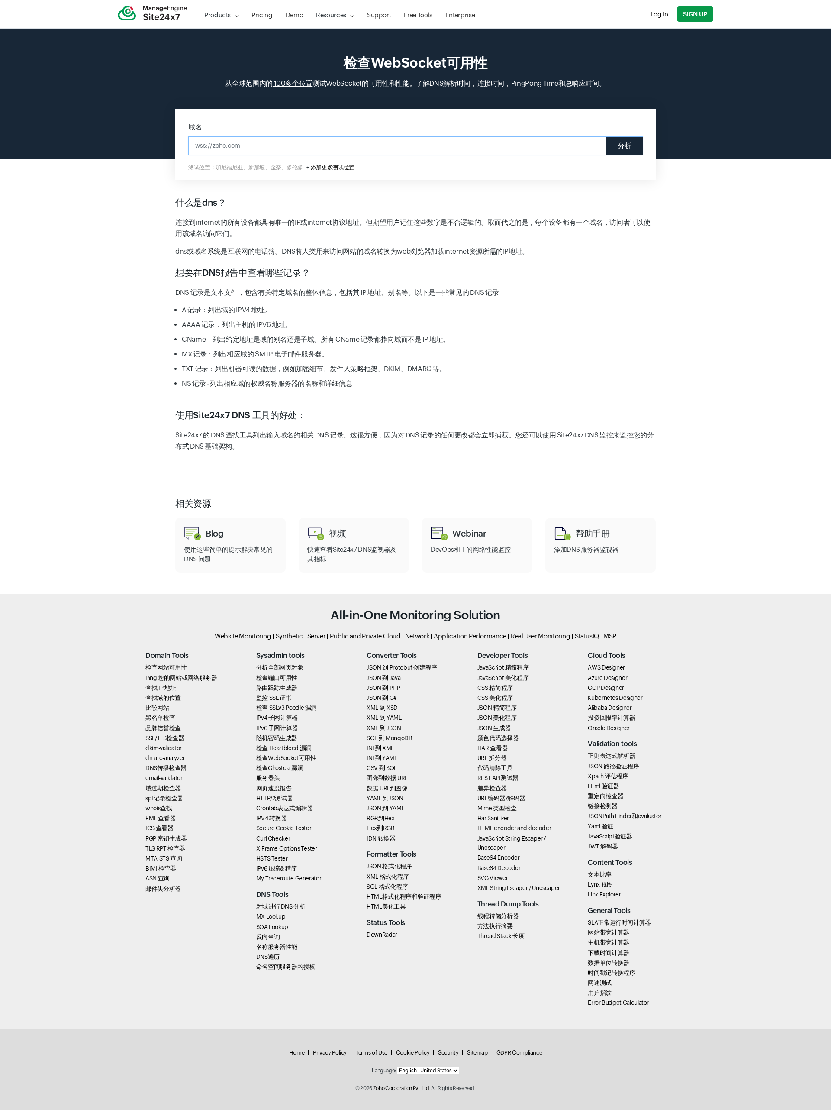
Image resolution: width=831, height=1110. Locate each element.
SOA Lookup (272, 926)
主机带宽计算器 (608, 942)
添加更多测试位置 (332, 167)
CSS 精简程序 (495, 687)
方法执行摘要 (495, 925)
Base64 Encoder (498, 857)
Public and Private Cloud (365, 636)
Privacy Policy (330, 1052)
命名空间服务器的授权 (285, 966)
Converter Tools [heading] (392, 655)
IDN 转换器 (381, 838)
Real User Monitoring (540, 636)
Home (297, 1052)
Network (417, 636)
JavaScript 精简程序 (503, 667)
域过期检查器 (163, 788)
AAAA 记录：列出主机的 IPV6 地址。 (237, 324)
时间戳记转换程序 (611, 972)
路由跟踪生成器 (276, 687)
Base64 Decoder (499, 867)
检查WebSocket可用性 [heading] (416, 63)
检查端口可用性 (276, 677)
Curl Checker (273, 838)
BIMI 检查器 (160, 868)
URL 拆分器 (491, 757)
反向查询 (268, 936)
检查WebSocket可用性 (286, 757)
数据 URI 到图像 (387, 788)
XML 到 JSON (384, 728)
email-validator (164, 777)
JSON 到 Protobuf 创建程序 (402, 667)
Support (379, 15)
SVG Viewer (492, 877)
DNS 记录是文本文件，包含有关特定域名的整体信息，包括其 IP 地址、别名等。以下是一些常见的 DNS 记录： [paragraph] (340, 292)
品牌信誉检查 (163, 728)
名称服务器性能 (276, 946)
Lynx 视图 (600, 884)
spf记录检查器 (164, 798)
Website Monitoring (243, 636)
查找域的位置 (163, 697)
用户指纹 (600, 992)
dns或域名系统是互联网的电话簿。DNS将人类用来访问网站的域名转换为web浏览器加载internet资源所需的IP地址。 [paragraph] (352, 251)
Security (448, 1052)
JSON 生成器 (494, 728)
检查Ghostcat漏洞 (279, 767)
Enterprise (460, 15)
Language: (384, 1071)
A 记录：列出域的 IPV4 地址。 (227, 310)
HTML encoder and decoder (514, 828)
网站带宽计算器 (608, 932)
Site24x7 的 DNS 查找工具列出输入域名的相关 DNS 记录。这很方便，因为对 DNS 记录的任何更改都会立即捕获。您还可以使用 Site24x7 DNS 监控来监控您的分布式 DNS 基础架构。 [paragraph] (414, 440)
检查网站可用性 (166, 667)
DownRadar (382, 934)
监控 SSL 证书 (274, 697)
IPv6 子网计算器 (277, 728)
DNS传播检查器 (166, 767)
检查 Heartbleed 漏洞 (284, 747)
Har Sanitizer (493, 818)
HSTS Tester (272, 858)
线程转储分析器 (498, 916)
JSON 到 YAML (385, 808)
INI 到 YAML (382, 757)
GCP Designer (606, 687)
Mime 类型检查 (497, 808)
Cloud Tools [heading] (606, 655)
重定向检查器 (605, 796)
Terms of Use (371, 1052)
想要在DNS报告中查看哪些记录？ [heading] (242, 273)
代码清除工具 (495, 767)
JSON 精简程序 (497, 707)
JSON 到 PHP (383, 687)
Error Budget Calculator (618, 1002)
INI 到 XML (380, 747)
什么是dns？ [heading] (200, 202)
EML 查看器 (160, 818)
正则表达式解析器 (611, 755)
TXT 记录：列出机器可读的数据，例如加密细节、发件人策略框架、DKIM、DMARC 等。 (314, 369)
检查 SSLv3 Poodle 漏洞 (286, 707)
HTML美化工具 (386, 906)
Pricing (261, 15)
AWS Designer (606, 667)
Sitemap (477, 1052)
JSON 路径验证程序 (613, 766)
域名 (195, 127)
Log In (659, 14)
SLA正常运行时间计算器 (619, 922)
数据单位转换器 (608, 962)
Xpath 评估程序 (608, 776)
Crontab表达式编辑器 (284, 808)
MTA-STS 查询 (163, 858)
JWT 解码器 (603, 846)
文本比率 (600, 874)
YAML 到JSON (385, 798)
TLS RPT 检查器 (165, 848)
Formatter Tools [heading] (391, 854)
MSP (609, 636)
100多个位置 (292, 83)
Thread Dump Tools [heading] (508, 904)
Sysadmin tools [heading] (280, 655)
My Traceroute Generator (289, 878)
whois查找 (158, 808)
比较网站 (157, 707)
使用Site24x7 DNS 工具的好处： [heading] (240, 415)
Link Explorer (604, 894)
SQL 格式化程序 (387, 886)
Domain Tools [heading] (167, 655)
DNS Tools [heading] (272, 894)
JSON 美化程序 (497, 717)
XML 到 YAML (384, 717)
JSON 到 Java (383, 677)
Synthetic (289, 636)
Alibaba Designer (609, 707)
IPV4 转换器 (271, 818)
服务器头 (268, 777)
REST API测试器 (498, 777)
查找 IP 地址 (160, 687)
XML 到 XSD (382, 707)
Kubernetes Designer (615, 697)
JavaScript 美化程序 (503, 677)
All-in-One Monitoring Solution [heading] (415, 615)
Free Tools (418, 15)
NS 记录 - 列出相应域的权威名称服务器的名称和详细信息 (267, 383)
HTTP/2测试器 (274, 798)
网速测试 (600, 982)
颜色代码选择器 (498, 738)
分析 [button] (624, 146)
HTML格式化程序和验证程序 (404, 896)
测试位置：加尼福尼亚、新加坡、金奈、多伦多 (245, 167)
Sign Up (695, 14)
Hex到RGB (380, 828)
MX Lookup (271, 916)
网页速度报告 (274, 788)
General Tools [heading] (609, 910)
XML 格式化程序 (388, 876)
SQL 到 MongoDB (389, 738)
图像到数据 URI (386, 777)
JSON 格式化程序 (389, 866)
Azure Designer (607, 677)
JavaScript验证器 (610, 836)
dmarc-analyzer (165, 757)
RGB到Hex (380, 818)
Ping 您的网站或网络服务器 (181, 677)
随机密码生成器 (276, 738)
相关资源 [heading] (193, 503)
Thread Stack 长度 (501, 935)
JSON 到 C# (381, 697)
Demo (294, 15)
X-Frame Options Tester (286, 848)
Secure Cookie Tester (284, 828)
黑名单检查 (160, 717)
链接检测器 (602, 806)
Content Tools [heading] (610, 862)
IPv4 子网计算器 (277, 717)
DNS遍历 (268, 956)
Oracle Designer (609, 728)
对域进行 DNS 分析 (281, 906)
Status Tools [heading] (386, 923)
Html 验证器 (603, 786)
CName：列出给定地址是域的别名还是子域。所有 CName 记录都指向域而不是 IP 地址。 (316, 339)
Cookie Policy (412, 1052)
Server (316, 636)
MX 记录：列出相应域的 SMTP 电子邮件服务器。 (255, 354)
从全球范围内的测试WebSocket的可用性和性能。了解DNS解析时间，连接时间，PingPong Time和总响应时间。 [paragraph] (415, 83)
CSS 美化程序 (495, 697)
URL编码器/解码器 (501, 798)
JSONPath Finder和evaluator (624, 815)
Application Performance (470, 636)
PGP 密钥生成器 (166, 838)
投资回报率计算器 (611, 717)
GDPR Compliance (519, 1052)
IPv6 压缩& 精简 (276, 868)
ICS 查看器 (159, 828)
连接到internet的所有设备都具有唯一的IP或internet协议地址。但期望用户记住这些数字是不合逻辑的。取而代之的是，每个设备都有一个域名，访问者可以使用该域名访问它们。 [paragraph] (412, 228)
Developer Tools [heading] (502, 655)
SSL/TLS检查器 (164, 738)
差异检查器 (492, 788)
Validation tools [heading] (612, 744)
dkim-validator (163, 747)
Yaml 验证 (600, 826)
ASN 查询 (157, 878)
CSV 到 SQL (382, 767)
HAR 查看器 (492, 747)
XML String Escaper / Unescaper (518, 887)
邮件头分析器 (163, 888)
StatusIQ (587, 636)
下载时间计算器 (608, 952)
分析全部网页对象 (279, 667)
